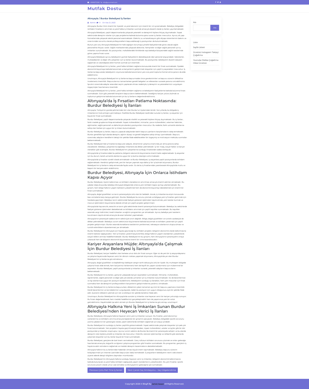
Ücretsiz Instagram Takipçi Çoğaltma (206, 53)
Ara (194, 22)
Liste (195, 42)
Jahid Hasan (158, 384)
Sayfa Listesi (199, 47)
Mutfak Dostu (105, 8)
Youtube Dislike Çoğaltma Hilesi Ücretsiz (205, 61)
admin (92, 23)
